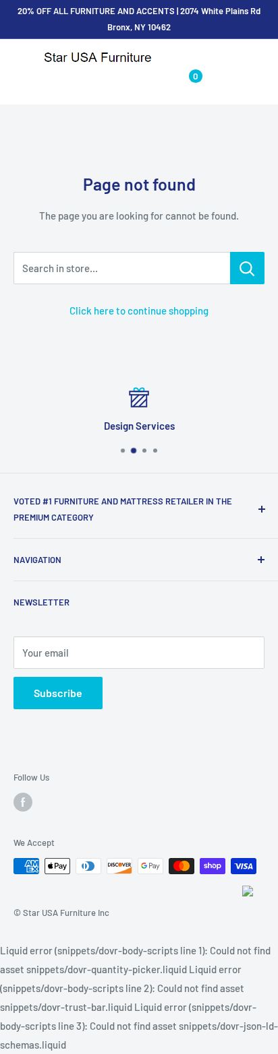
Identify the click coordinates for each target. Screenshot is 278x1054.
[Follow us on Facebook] (22, 802)
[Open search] (130, 82)
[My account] (157, 82)
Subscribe (58, 692)
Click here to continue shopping (139, 310)
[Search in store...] (247, 268)
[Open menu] (20, 58)
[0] (184, 82)
